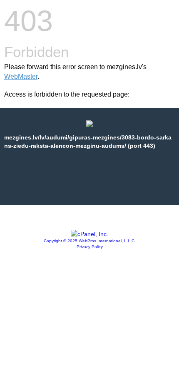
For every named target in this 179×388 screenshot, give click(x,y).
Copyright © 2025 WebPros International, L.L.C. (90, 241)
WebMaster (20, 76)
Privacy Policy (90, 246)
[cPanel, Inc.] (89, 234)
